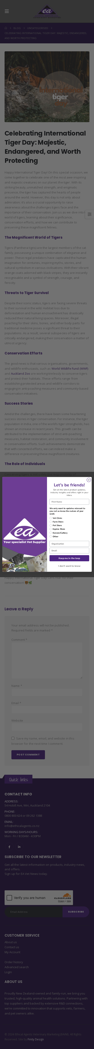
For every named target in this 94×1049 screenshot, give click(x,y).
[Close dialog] (89, 480)
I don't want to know (69, 566)
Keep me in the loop (69, 558)
